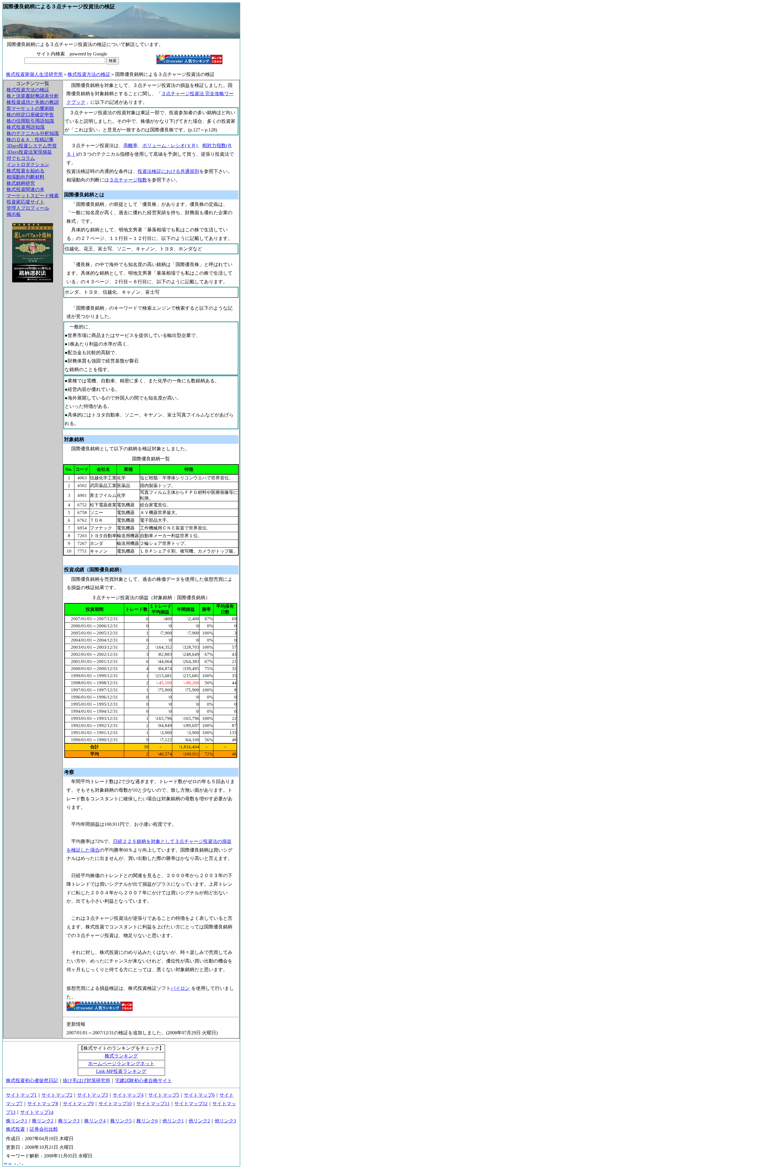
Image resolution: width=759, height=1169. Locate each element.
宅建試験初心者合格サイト (143, 1080)
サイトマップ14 (36, 1112)
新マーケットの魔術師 (30, 108)
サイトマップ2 (57, 1095)
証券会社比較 (44, 1129)
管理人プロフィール (28, 208)
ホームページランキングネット (121, 1063)
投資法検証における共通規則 (168, 171)
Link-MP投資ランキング (121, 1071)
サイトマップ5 (163, 1095)
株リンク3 (68, 1120)
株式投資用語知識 (25, 127)
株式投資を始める (25, 170)
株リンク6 (147, 1120)
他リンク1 (173, 1120)
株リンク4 (95, 1120)
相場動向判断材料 (25, 176)
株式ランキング (121, 1055)
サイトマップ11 (153, 1103)
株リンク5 (121, 1120)
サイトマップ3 (92, 1095)
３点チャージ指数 (128, 179)
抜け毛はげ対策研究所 (86, 1080)
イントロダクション (28, 164)
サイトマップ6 (199, 1095)
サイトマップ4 (128, 1095)
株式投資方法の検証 (89, 74)
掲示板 (14, 214)
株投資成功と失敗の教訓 (33, 102)
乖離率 (130, 145)
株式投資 (15, 1129)
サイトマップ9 (78, 1103)
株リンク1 (16, 1120)
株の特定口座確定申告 (30, 114)
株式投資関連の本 (25, 189)
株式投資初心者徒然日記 (32, 1080)
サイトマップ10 (115, 1103)
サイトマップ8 (42, 1103)
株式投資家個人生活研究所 (34, 74)
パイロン (180, 988)
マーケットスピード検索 (33, 195)
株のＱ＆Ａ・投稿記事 (30, 139)
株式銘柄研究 (21, 183)
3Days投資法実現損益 (29, 152)
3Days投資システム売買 (32, 145)
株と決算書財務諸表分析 (33, 95)
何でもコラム (21, 158)
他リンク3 (225, 1120)
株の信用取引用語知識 (30, 120)
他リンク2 (199, 1120)
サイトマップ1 (21, 1095)
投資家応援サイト (25, 201)
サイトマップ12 (191, 1103)
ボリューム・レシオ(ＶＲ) (169, 145)
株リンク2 (42, 1120)
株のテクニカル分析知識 (33, 133)
